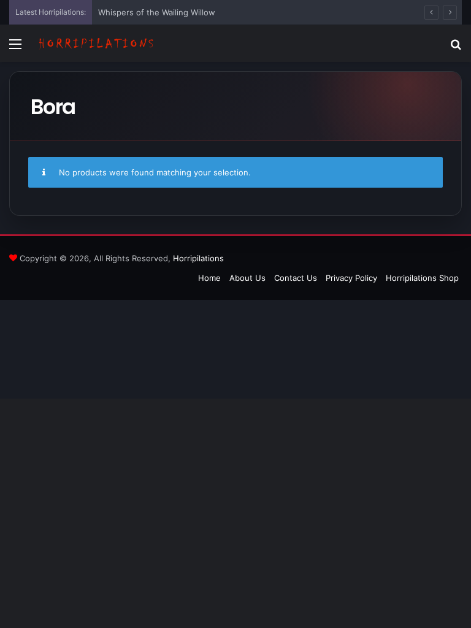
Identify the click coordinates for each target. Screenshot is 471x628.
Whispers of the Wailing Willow (156, 12)
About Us (247, 278)
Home (209, 278)
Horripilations (198, 258)
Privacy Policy (351, 278)
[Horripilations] (95, 43)
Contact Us (295, 278)
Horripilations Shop (422, 278)
